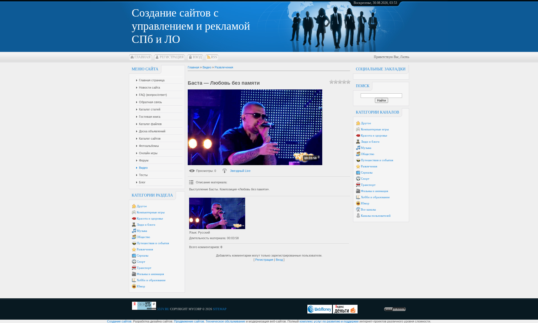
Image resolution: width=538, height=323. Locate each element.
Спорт (141, 261)
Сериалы (142, 255)
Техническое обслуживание (225, 321)
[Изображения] (217, 213)
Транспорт (144, 267)
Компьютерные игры (150, 212)
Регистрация (172, 57)
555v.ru (163, 309)
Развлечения (145, 249)
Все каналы (368, 209)
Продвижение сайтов (189, 321)
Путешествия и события (153, 243)
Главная (142, 57)
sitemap (219, 309)
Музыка (142, 230)
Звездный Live (240, 170)
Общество (143, 237)
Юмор (141, 286)
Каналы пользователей (376, 215)
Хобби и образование (151, 280)
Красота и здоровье (150, 218)
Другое (142, 206)
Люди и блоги (146, 224)
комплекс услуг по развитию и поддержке (329, 321)
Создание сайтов (119, 321)
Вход (197, 57)
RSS (214, 57)
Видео (207, 67)
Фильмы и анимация (150, 274)
